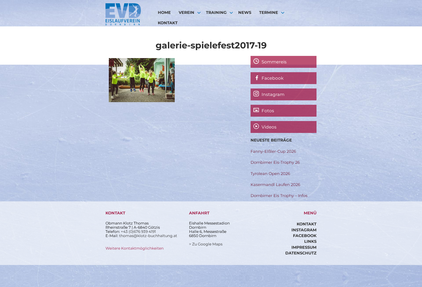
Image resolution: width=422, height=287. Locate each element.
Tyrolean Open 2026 (270, 173)
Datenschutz (300, 253)
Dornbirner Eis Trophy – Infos (279, 195)
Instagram (303, 230)
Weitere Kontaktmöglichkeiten (135, 248)
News (244, 12)
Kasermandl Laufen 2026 (275, 184)
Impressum (303, 247)
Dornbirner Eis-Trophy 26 (275, 162)
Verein (186, 12)
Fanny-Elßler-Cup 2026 (273, 151)
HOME (164, 12)
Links (310, 241)
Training (216, 12)
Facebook (304, 235)
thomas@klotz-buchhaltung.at (148, 236)
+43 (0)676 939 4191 (138, 231)
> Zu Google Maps (205, 244)
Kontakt (168, 22)
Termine (268, 12)
